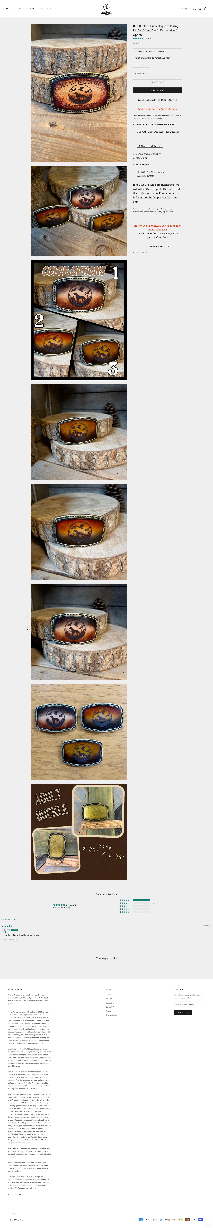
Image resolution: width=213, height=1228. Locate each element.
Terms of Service (112, 1015)
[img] (7, 926)
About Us (109, 999)
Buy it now (157, 90)
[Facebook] (140, 252)
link (137, 211)
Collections (110, 1003)
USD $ (184, 9)
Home (108, 995)
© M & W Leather (17, 1220)
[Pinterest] (146, 252)
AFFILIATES (45, 9)
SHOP (20, 9)
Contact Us (110, 1007)
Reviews (109, 1011)
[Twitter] (143, 252)
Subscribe (182, 1012)
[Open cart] (205, 8)
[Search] (200, 9)
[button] (138, 38)
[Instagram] (14, 1194)
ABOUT (31, 9)
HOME (9, 9)
